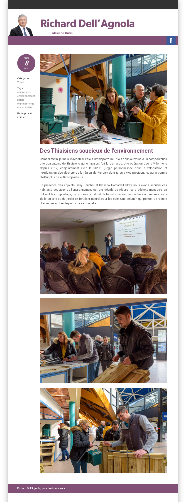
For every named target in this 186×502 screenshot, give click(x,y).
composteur (24, 92)
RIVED (28, 107)
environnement (26, 96)
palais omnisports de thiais (25, 103)
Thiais (20, 82)
